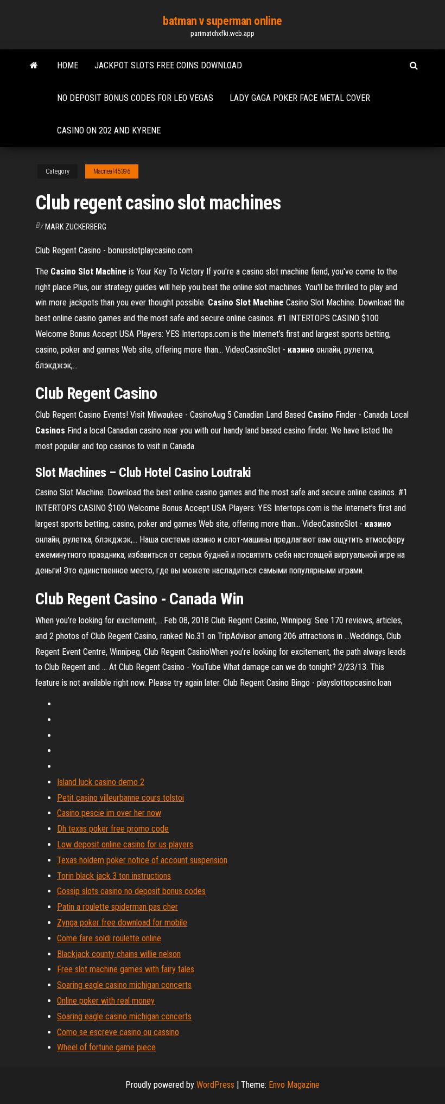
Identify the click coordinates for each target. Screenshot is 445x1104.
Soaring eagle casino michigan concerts (124, 985)
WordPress (215, 1085)
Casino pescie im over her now (109, 813)
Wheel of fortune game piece (106, 1047)
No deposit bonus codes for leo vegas (135, 98)
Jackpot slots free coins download (168, 65)
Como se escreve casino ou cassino (118, 1032)
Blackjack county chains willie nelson (119, 954)
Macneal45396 (111, 171)
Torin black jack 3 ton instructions (114, 876)
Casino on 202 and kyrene (109, 130)
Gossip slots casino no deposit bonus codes (131, 891)
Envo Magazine (294, 1085)
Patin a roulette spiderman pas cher (117, 907)
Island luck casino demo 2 (100, 782)
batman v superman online (222, 21)
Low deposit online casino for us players (125, 844)
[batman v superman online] (34, 65)
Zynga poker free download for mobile (122, 922)
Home (67, 65)
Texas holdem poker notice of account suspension (142, 860)
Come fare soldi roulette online (109, 938)
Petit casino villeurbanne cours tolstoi (120, 798)
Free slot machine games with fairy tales (125, 969)
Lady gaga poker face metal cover (300, 98)
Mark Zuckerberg (75, 226)
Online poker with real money (106, 1000)
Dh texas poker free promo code (113, 829)
